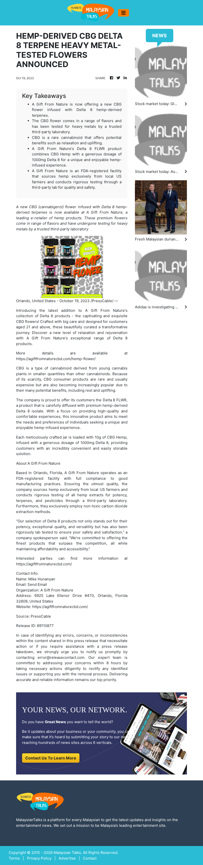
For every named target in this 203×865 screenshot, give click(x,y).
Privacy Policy (39, 858)
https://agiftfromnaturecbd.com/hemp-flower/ (56, 358)
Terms (14, 858)
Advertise (67, 858)
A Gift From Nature (43, 463)
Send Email (37, 584)
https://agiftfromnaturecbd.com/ (44, 564)
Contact (90, 858)
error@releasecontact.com (61, 657)
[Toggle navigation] (123, 13)
